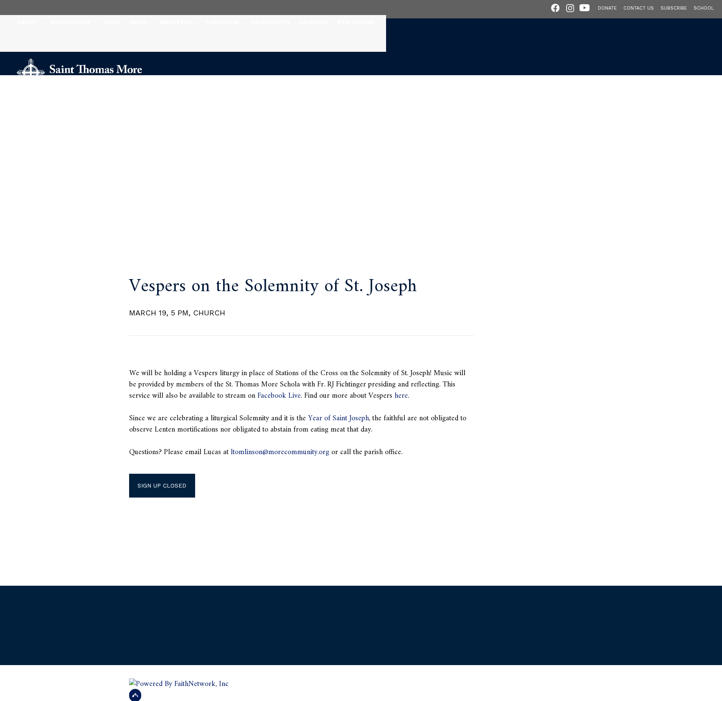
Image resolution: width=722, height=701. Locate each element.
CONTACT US (638, 8)
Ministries (176, 22)
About (28, 22)
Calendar (314, 22)
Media (138, 22)
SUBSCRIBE (674, 8)
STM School (356, 22)
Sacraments (270, 22)
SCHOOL (704, 8)
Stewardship (71, 22)
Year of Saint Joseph (338, 418)
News (112, 22)
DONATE (607, 8)
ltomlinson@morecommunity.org (280, 452)
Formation (222, 22)
